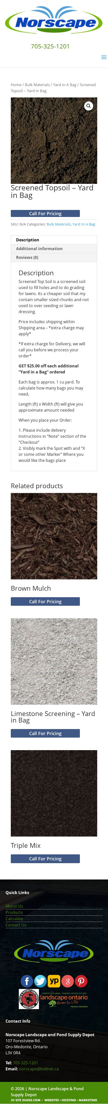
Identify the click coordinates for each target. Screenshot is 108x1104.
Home (16, 84)
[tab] (54, 240)
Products (14, 912)
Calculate (14, 918)
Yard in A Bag (64, 84)
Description (27, 240)
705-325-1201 (25, 1063)
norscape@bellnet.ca (39, 1069)
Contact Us (16, 925)
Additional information (39, 248)
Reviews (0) (27, 257)
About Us (14, 906)
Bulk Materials (37, 84)
